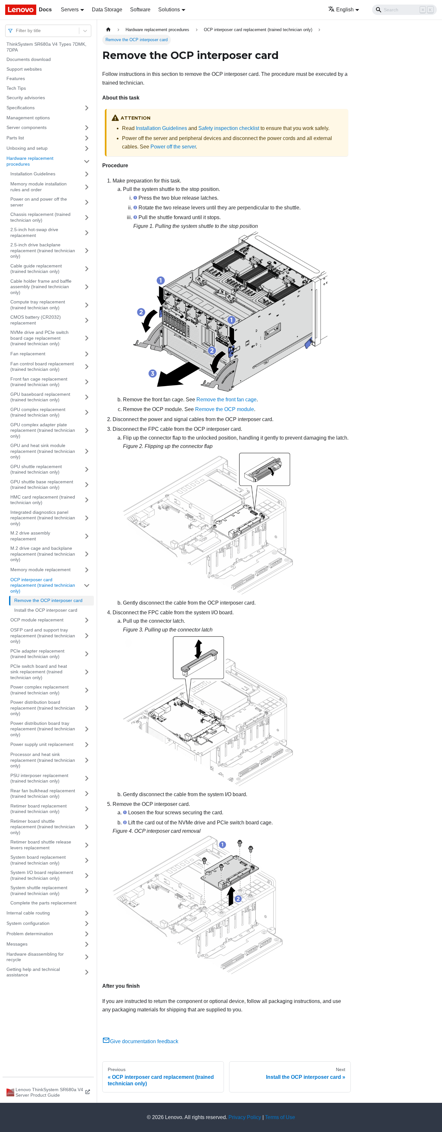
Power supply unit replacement (41, 744)
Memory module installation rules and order (38, 186)
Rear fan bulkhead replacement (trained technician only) (42, 793)
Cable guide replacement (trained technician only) (36, 268)
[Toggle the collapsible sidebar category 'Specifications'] (87, 108)
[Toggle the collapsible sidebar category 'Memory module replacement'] (87, 570)
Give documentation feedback (144, 1041)
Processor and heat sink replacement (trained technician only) (42, 760)
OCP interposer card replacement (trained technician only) (42, 585)
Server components (26, 127)
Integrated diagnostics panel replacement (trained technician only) (42, 518)
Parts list (15, 137)
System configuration (28, 923)
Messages (17, 944)
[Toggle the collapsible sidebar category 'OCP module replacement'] (87, 620)
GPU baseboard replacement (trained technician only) (40, 397)
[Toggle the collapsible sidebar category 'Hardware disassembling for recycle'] (87, 957)
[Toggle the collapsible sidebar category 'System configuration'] (87, 923)
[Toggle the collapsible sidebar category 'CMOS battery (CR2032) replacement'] (87, 320)
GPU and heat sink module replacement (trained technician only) (42, 451)
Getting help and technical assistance (33, 972)
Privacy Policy (244, 1117)
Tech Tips (16, 88)
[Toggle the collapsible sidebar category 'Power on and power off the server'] (87, 202)
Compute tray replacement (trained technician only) (37, 304)
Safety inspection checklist (228, 128)
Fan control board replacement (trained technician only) (42, 366)
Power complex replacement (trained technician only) (39, 689)
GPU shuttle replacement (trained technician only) (36, 469)
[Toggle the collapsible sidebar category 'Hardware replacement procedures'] (87, 161)
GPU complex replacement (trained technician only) (37, 412)
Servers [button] (70, 9)
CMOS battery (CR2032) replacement (35, 319)
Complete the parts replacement (43, 902)
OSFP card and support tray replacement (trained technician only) (42, 635)
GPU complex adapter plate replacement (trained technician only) (42, 430)
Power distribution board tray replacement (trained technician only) (42, 729)
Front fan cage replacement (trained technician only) (38, 381)
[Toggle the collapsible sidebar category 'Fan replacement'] (87, 354)
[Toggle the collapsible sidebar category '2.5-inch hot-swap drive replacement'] (87, 232)
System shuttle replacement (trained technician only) (38, 890)
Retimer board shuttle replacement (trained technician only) (42, 827)
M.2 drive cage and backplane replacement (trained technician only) (42, 554)
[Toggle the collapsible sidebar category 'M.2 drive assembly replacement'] (87, 536)
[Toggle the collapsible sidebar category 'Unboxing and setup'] (87, 148)
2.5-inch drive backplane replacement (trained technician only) (42, 250)
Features (15, 78)
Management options (28, 117)
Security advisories (25, 97)
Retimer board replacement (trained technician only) (38, 808)
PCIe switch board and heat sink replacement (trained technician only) (38, 672)
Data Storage (107, 9)
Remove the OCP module (224, 409)
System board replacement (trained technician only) (38, 860)
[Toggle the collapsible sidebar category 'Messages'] (87, 944)
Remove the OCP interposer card (48, 600)
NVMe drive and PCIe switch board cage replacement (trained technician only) (39, 338)
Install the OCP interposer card (45, 610)
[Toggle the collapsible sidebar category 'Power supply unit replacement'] (87, 744)
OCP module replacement (36, 619)
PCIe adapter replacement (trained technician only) (37, 653)
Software (140, 9)
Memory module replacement (40, 569)
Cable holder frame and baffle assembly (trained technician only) (41, 286)
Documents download (28, 59)
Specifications (20, 107)
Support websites (24, 69)
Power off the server (173, 146)
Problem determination (29, 933)
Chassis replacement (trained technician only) (40, 217)
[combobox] (16, 30)
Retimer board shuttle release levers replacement (40, 844)
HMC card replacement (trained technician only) (42, 499)
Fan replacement (27, 353)
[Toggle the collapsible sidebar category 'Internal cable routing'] (87, 913)
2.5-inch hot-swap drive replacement (34, 232)
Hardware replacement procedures (29, 161)
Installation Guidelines (32, 173)
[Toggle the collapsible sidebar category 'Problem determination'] (87, 934)
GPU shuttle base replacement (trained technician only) (41, 484)
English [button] (345, 9)
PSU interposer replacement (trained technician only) (39, 778)
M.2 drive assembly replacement (30, 535)
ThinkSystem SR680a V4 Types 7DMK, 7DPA (46, 47)
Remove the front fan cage (226, 399)
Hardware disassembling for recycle (35, 956)
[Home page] (108, 30)
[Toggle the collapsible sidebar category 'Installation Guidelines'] (87, 174)
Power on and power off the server (38, 201)
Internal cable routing (28, 912)
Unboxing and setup (27, 148)
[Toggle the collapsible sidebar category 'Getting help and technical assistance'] (87, 972)
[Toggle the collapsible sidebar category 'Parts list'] (87, 138)
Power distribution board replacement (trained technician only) (42, 708)
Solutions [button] (169, 9)
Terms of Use (280, 1117)
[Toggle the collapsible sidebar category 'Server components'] (87, 128)
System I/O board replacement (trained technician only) (41, 875)
